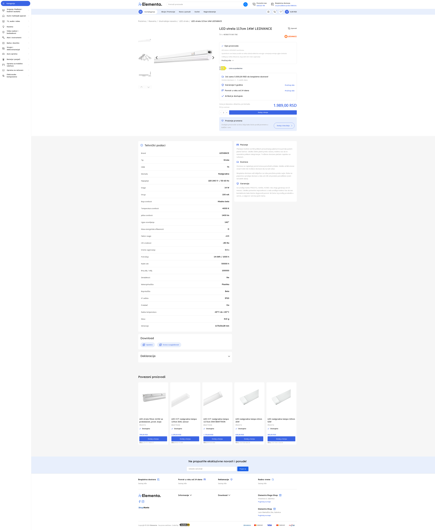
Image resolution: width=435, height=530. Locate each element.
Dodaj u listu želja (283, 126)
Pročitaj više (226, 60)
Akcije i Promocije (168, 12)
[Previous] (156, 57)
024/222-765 (261, 6)
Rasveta (152, 21)
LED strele (184, 21)
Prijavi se (243, 469)
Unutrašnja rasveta (168, 21)
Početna (142, 21)
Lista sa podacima (235, 68)
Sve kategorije (149, 12)
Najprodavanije (210, 12)
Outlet (197, 12)
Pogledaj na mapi (264, 515)
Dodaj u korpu (263, 112)
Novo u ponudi (185, 12)
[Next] (212, 57)
